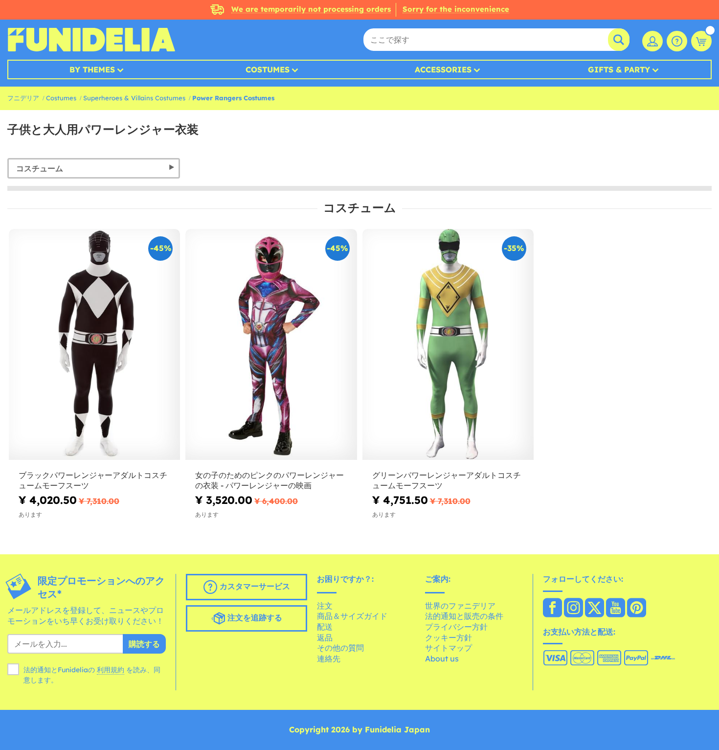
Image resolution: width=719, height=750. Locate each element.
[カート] (701, 41)
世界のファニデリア (460, 606)
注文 (325, 606)
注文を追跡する (253, 617)
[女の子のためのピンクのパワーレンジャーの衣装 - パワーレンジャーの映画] (271, 345)
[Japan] (552, 608)
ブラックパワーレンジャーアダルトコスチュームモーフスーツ (93, 480)
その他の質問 (340, 648)
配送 (325, 627)
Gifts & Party (619, 69)
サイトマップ (448, 648)
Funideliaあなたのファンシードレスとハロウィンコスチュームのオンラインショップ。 (91, 39)
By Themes (92, 69)
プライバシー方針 (456, 627)
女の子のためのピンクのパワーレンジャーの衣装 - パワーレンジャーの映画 (269, 480)
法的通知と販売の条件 (464, 616)
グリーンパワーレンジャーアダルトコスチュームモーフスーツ (446, 480)
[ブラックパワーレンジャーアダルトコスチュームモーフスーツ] (94, 345)
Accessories (443, 69)
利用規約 (110, 669)
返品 (325, 637)
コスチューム (39, 168)
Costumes (268, 69)
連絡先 (328, 658)
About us (442, 658)
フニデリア (23, 98)
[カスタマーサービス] (677, 41)
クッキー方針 (448, 637)
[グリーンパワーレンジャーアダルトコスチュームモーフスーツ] (448, 345)
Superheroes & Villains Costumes (134, 98)
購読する (144, 644)
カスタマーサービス (253, 586)
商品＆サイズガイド (352, 616)
